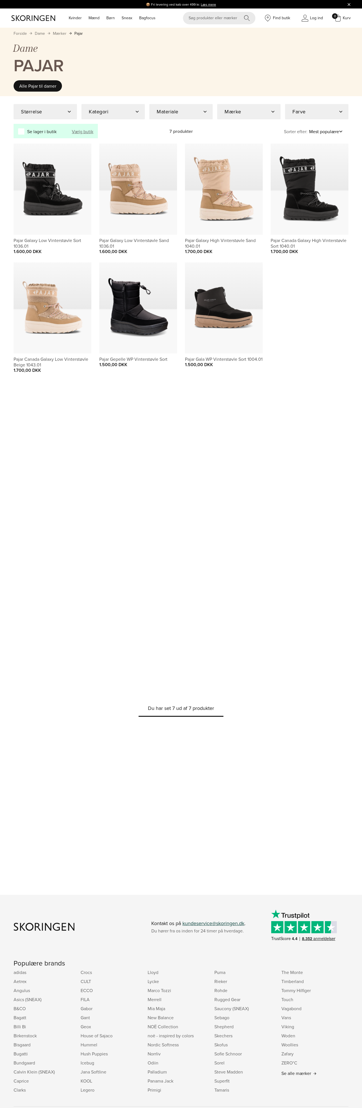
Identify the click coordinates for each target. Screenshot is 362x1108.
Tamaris (221, 1090)
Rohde (220, 990)
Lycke (153, 981)
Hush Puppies (94, 1054)
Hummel (89, 1044)
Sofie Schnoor (228, 1054)
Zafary (287, 1054)
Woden (288, 1035)
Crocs (86, 972)
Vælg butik (82, 131)
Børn (110, 18)
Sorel (219, 1063)
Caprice (21, 1081)
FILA (85, 999)
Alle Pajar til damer (37, 86)
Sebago (221, 1017)
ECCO (87, 990)
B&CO (20, 1008)
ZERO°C (289, 1063)
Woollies (289, 1044)
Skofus (221, 1044)
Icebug (87, 1063)
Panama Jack (160, 1081)
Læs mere (208, 4)
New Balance (161, 1017)
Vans (286, 1017)
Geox (86, 1026)
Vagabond (291, 1008)
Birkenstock (25, 1035)
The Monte (292, 972)
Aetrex (20, 981)
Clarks (20, 1090)
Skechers (223, 1035)
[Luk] (349, 4)
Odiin (153, 1063)
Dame (40, 33)
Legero (87, 1090)
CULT (86, 981)
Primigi (154, 1090)
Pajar (78, 33)
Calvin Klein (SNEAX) (34, 1072)
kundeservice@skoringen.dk (213, 923)
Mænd (94, 18)
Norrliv (154, 1054)
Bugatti (21, 1054)
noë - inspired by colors (171, 1035)
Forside (20, 33)
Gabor (86, 1008)
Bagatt (20, 1017)
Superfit (222, 1081)
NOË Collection (163, 1026)
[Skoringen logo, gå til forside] (33, 18)
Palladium (157, 1072)
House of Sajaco (97, 1035)
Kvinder (75, 18)
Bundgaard (24, 1063)
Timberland (292, 981)
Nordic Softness (163, 1044)
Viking (287, 1026)
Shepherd (224, 1026)
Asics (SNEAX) (28, 999)
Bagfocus (147, 18)
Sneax (127, 18)
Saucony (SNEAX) (231, 1008)
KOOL (86, 1081)
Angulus (22, 990)
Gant (85, 1017)
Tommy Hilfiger (296, 990)
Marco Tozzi (159, 990)
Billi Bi (20, 1026)
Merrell (154, 999)
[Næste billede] (80, 189)
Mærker (59, 33)
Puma (219, 972)
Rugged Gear (227, 999)
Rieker (220, 981)
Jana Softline (93, 1072)
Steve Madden (228, 1072)
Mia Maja (156, 1008)
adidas (20, 972)
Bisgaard (22, 1044)
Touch (287, 999)
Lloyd (153, 972)
